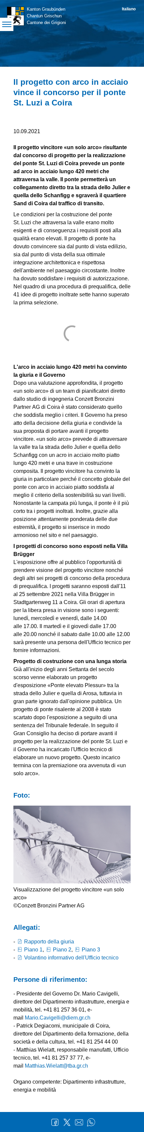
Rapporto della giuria (49, 941)
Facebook (55, 1122)
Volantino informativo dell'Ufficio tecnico (71, 957)
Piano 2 (62, 949)
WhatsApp (91, 1122)
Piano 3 (91, 949)
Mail (79, 1122)
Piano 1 (33, 949)
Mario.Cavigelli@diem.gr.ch (57, 1018)
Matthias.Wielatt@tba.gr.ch (56, 1066)
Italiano (129, 9)
